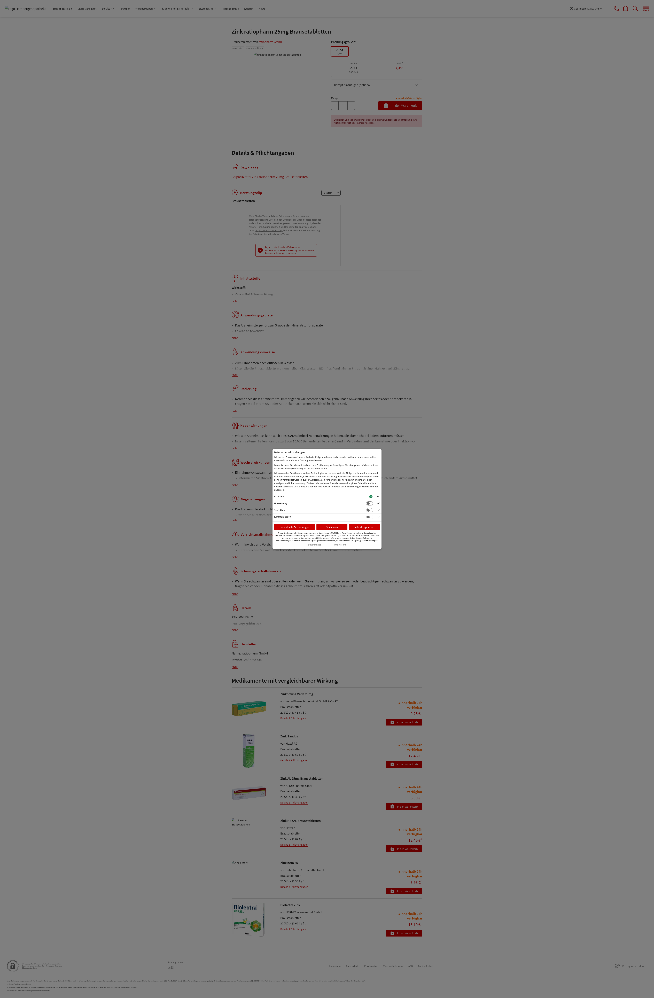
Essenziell (279, 496)
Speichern (332, 527)
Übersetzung (280, 503)
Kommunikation (282, 516)
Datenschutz (314, 544)
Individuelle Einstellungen (294, 527)
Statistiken (279, 510)
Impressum (340, 544)
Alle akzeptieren (364, 527)
